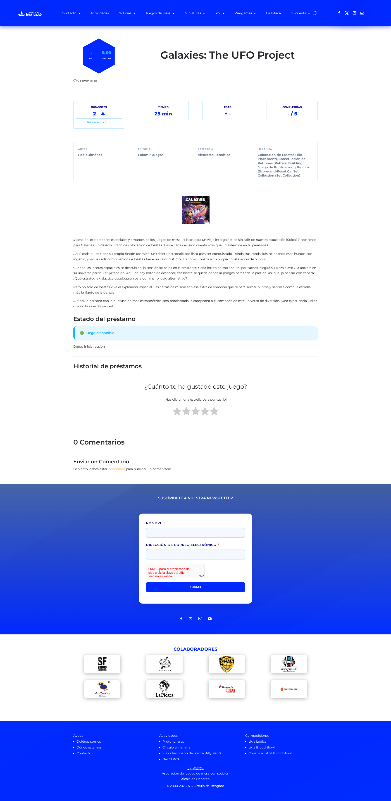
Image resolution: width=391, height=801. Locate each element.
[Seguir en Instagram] (354, 13)
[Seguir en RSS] (362, 13)
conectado (116, 469)
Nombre (155, 523)
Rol (218, 13)
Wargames (243, 13)
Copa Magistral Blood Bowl (270, 753)
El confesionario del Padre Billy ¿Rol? (191, 753)
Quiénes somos (88, 741)
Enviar (195, 587)
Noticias (125, 13)
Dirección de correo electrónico (182, 545)
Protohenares (173, 741)
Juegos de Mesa (158, 13)
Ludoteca (273, 13)
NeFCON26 (171, 759)
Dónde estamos (89, 747)
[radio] (177, 412)
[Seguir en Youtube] (209, 618)
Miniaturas (193, 13)
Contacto (69, 13)
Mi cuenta (298, 13)
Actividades (100, 13)
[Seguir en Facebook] (339, 13)
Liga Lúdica (257, 741)
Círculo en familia (176, 747)
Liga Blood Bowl (261, 747)
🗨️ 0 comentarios (85, 80)
